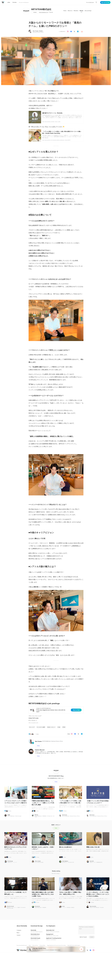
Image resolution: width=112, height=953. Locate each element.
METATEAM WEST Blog (56, 776)
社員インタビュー (51, 727)
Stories (81, 10)
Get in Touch (83, 937)
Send (91, 937)
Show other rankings (56, 873)
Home (64, 10)
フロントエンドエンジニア (35, 716)
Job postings (87, 10)
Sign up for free (105, 2)
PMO (64, 727)
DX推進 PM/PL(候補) (33, 718)
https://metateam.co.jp (43, 12)
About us (70, 10)
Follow (34, 12)
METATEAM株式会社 (41, 9)
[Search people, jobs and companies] (96, 2)
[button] (22, 926)
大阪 (59, 727)
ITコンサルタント (33, 720)
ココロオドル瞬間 (41, 727)
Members (76, 10)
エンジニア (32, 727)
